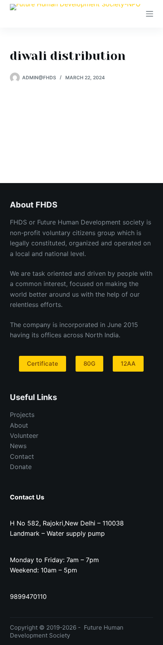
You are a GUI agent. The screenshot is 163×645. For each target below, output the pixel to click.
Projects (22, 415)
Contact (22, 456)
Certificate (42, 363)
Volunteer (24, 435)
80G (89, 363)
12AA (128, 363)
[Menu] (149, 13)
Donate (21, 467)
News (18, 446)
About (19, 425)
